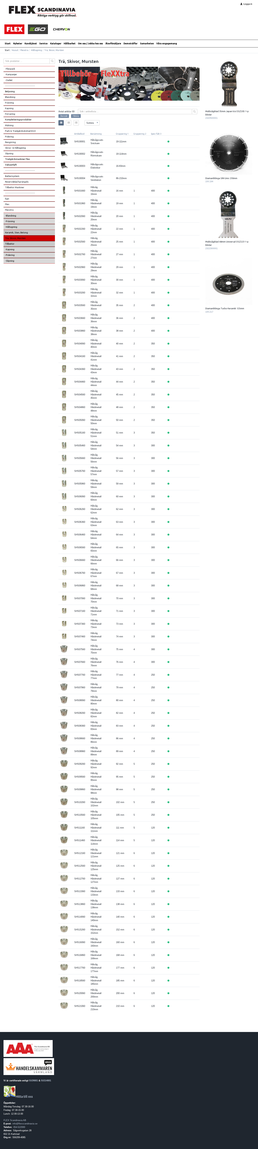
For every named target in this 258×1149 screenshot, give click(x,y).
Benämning (96, 134)
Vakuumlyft (11, 164)
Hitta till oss (24, 1096)
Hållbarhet (69, 43)
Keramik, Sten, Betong (16, 232)
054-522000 (19, 1127)
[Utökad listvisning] (76, 122)
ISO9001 (33, 1080)
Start (8, 43)
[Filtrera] (194, 111)
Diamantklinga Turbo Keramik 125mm (224, 308)
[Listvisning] (61, 122)
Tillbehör (9, 243)
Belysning (10, 91)
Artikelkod (79, 134)
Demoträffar (130, 43)
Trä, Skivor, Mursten (15, 238)
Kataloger (55, 43)
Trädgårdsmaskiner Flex (17, 159)
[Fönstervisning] (68, 122)
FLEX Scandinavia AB (15, 1120)
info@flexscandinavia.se (24, 1123)
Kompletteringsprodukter (18, 119)
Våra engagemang (166, 43)
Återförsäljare (113, 43)
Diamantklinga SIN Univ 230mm (221, 178)
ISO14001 (46, 1080)
